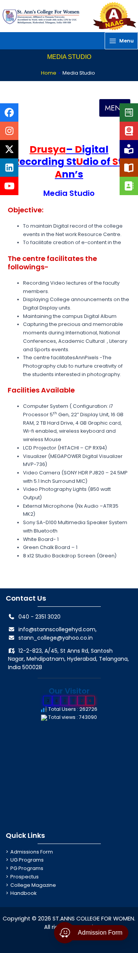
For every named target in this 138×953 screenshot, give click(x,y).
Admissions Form (31, 852)
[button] (114, 108)
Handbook (23, 893)
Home (48, 73)
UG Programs (27, 860)
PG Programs (26, 868)
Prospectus (24, 876)
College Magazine (33, 885)
